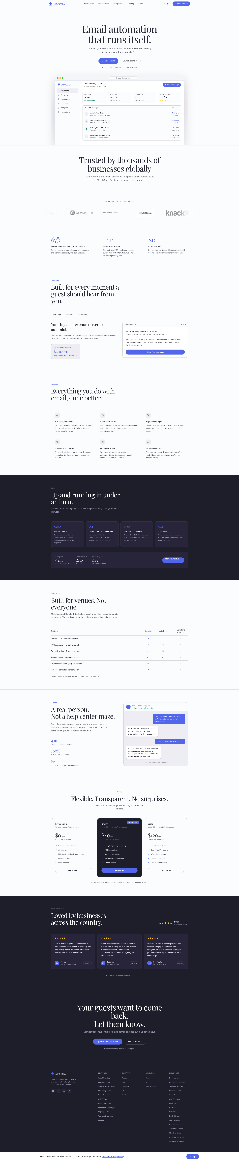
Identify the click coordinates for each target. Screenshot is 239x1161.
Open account (181, 3)
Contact (125, 1095)
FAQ (123, 1091)
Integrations (118, 3)
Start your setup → (173, 559)
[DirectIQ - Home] (57, 3)
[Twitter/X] (69, 1091)
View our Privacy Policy (113, 1156)
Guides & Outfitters (176, 1137)
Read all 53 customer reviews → (119, 976)
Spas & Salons (174, 1120)
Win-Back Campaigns (106, 1086)
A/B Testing (102, 1099)
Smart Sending (104, 1078)
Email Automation (105, 1095)
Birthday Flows (104, 1082)
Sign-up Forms (104, 1112)
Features (88, 3)
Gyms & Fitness (175, 1095)
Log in (167, 3)
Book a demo (151, 1086)
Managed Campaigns (106, 1107)
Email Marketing (175, 1078)
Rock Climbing (174, 1116)
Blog (123, 1082)
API (147, 1082)
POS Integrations (104, 1091)
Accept (192, 1156)
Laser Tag (173, 1103)
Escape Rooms (175, 1091)
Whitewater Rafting (176, 1141)
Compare (125, 1086)
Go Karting (173, 1107)
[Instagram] (64, 1091)
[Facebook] (58, 1091)
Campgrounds (174, 1124)
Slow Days (83, 314)
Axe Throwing (174, 1099)
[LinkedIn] (53, 1091)
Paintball (172, 1112)
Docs (148, 1078)
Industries (102, 3)
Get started (73, 870)
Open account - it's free (107, 1041)
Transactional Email (106, 1116)
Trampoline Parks (176, 1086)
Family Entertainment (177, 1082)
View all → (175, 108)
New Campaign (173, 85)
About (140, 3)
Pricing (131, 3)
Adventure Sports (176, 1129)
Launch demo (129, 61)
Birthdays (57, 314)
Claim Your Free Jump (155, 352)
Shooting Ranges (175, 1133)
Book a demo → (135, 1041)
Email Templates (104, 1103)
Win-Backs (70, 314)
